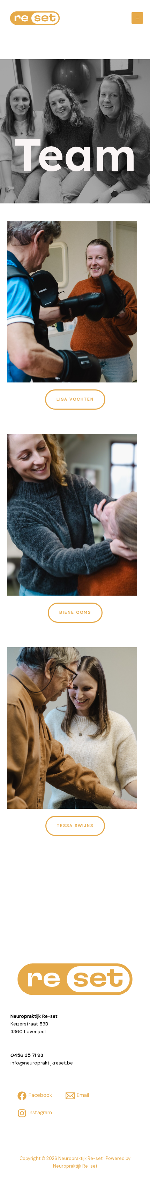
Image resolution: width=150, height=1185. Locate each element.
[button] (75, 399)
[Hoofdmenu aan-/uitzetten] (137, 18)
